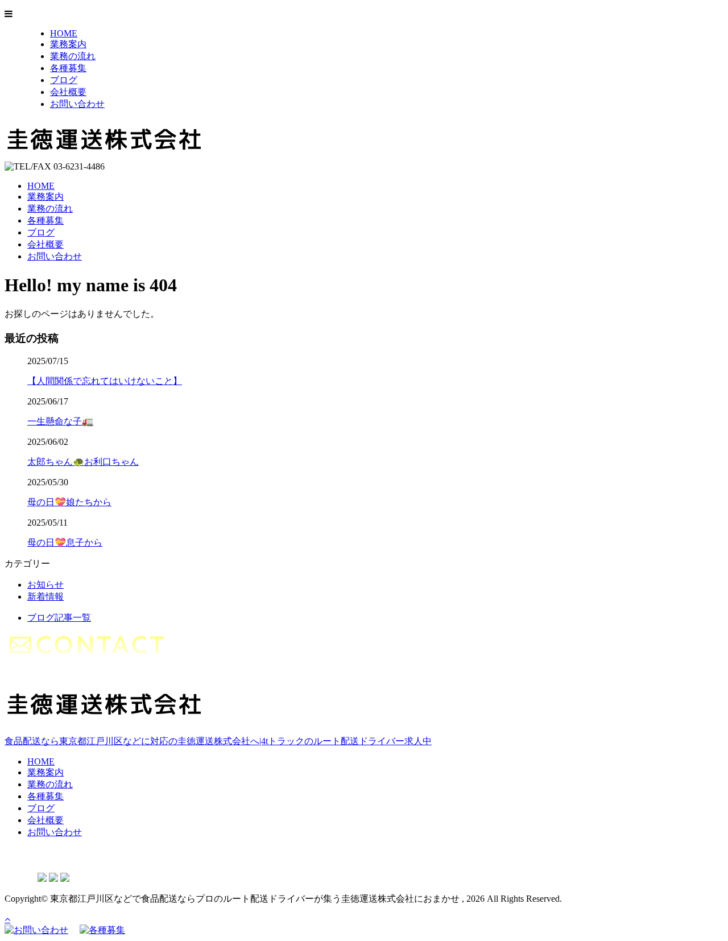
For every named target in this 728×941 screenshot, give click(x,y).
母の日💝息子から (64, 542)
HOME (63, 33)
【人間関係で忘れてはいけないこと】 (104, 381)
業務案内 (68, 44)
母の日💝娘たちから (69, 502)
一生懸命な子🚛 (60, 421)
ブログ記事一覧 (59, 617)
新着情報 (45, 596)
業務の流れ (73, 56)
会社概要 (68, 92)
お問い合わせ (77, 104)
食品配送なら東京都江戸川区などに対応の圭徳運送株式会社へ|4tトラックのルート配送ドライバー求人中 (218, 741)
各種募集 (68, 68)
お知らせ (45, 584)
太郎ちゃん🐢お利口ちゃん (83, 462)
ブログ (63, 80)
